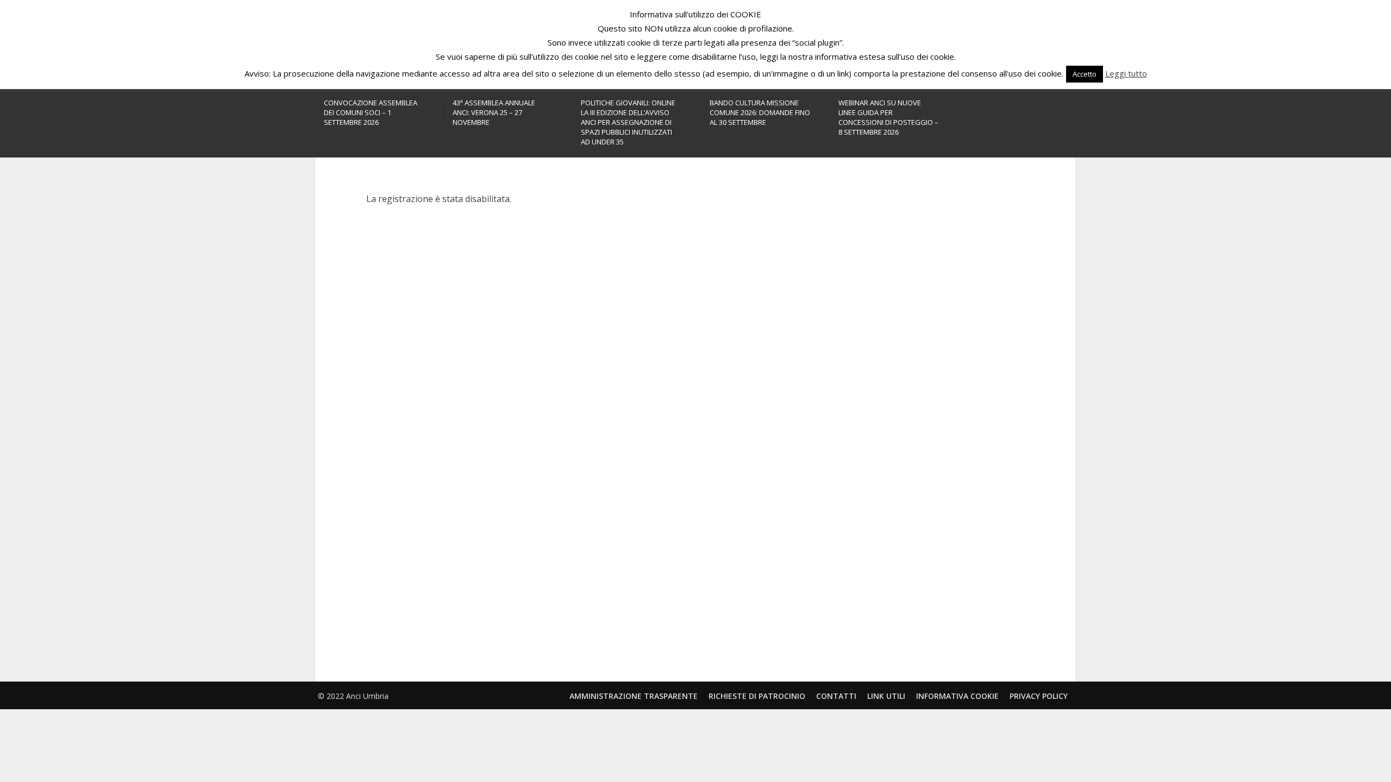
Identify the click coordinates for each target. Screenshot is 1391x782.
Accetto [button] (1084, 74)
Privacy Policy (1039, 696)
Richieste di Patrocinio (757, 696)
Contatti (836, 696)
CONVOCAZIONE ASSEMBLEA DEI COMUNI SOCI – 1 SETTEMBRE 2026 (370, 112)
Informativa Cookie (957, 696)
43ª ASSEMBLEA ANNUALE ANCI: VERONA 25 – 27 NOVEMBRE (494, 112)
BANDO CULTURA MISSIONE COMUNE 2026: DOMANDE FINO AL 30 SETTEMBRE (760, 112)
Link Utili (886, 696)
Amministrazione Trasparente (633, 696)
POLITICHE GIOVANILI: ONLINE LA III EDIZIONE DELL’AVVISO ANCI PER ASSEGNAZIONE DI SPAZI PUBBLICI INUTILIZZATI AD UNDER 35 (628, 122)
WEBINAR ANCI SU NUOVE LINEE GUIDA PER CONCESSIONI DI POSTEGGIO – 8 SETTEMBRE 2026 (888, 117)
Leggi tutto (1126, 73)
